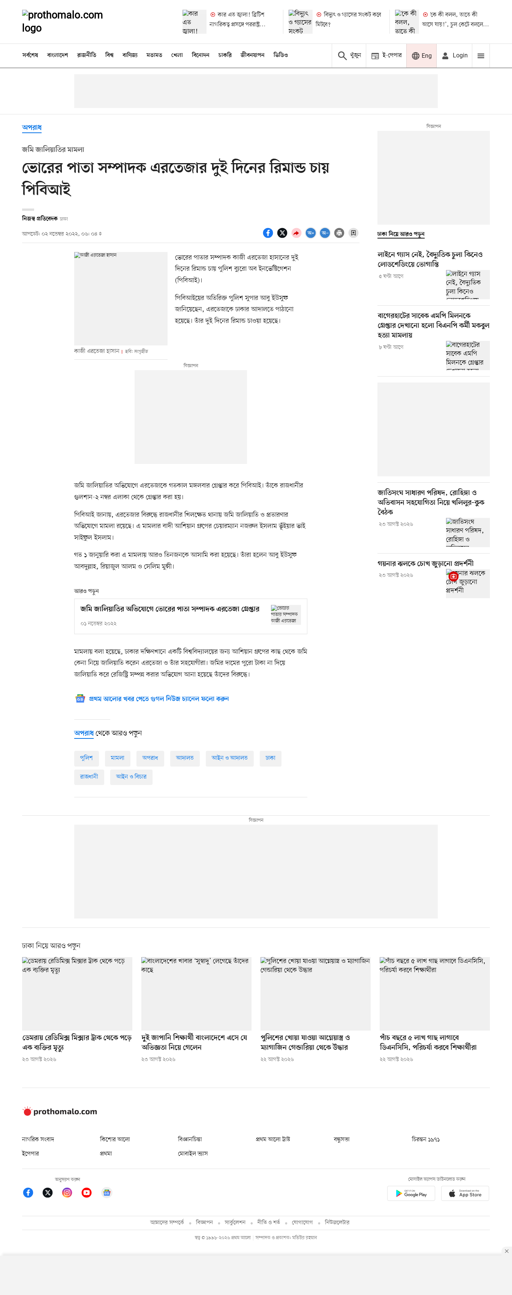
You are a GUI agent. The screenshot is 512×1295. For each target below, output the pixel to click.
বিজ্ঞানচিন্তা (190, 1140)
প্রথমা (106, 1154)
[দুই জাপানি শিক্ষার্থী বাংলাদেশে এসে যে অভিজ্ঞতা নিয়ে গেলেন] (196, 994)
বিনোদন (201, 55)
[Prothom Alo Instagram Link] (71, 1194)
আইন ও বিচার (131, 777)
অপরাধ (32, 128)
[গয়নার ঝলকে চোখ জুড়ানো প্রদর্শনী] (468, 583)
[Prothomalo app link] (411, 1194)
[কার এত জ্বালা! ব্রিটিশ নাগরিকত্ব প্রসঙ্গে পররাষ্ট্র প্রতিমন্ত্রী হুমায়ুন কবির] (195, 22)
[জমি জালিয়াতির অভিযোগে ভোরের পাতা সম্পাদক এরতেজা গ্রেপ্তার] (286, 615)
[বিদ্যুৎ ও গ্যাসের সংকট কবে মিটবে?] (301, 22)
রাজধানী (89, 777)
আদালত (185, 758)
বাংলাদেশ (57, 55)
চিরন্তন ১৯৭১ (426, 1140)
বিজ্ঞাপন (204, 1222)
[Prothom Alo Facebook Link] (32, 1194)
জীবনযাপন (253, 55)
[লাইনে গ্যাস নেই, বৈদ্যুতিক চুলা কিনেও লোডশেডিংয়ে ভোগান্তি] (468, 284)
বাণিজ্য (130, 55)
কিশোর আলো (115, 1140)
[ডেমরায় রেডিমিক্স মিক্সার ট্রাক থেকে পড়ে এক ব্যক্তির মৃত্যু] (77, 994)
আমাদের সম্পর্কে (167, 1222)
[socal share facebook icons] (269, 237)
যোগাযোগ (302, 1222)
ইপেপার (30, 1154)
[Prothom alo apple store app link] (465, 1194)
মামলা (117, 758)
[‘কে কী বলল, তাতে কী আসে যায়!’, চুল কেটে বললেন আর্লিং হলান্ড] (407, 22)
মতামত (154, 55)
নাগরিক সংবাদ (38, 1140)
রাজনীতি (86, 55)
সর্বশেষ (30, 55)
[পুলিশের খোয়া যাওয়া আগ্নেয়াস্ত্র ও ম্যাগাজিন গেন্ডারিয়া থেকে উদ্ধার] (315, 994)
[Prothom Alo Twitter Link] (51, 1194)
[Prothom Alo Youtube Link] (90, 1194)
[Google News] (107, 1194)
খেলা (177, 55)
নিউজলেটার (337, 1222)
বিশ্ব (109, 55)
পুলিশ (86, 758)
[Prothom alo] (72, 22)
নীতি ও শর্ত (268, 1222)
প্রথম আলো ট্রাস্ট (273, 1140)
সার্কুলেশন (235, 1222)
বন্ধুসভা (342, 1140)
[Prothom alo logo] (59, 1114)
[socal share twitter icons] (283, 237)
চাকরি (225, 55)
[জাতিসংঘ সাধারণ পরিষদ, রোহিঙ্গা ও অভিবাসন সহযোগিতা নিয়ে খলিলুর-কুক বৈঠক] (468, 532)
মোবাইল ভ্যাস (193, 1154)
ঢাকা (270, 758)
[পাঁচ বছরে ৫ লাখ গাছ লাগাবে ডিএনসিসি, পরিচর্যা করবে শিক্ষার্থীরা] (435, 994)
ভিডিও (281, 55)
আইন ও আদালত (230, 758)
